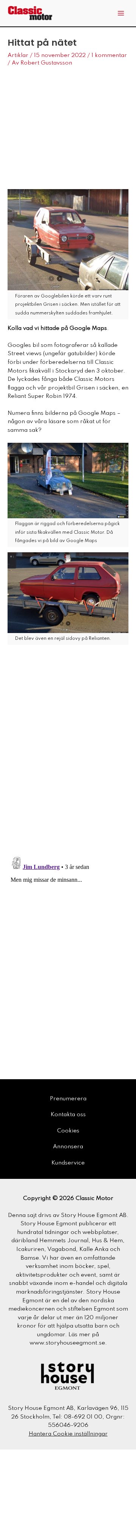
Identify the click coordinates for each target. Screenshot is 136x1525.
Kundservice (68, 1163)
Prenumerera (68, 1099)
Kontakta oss (68, 1115)
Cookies (68, 1131)
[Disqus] (68, 752)
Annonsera (68, 1147)
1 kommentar (109, 55)
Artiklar (18, 55)
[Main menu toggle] (121, 13)
